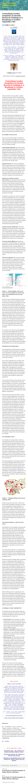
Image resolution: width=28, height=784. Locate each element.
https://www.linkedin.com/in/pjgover (14, 717)
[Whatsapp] (10, 25)
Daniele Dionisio (14, 765)
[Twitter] (4, 25)
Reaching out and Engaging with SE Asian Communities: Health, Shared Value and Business (14, 759)
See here (7, 741)
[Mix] (9, 25)
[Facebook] (3, 25)
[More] (14, 25)
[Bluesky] (12, 25)
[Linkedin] (6, 25)
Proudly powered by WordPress (8, 782)
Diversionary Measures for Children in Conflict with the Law (14, 755)
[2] (8, 475)
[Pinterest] (7, 25)
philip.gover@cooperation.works (14, 715)
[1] (21, 123)
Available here (5, 738)
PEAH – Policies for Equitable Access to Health (9, 5)
